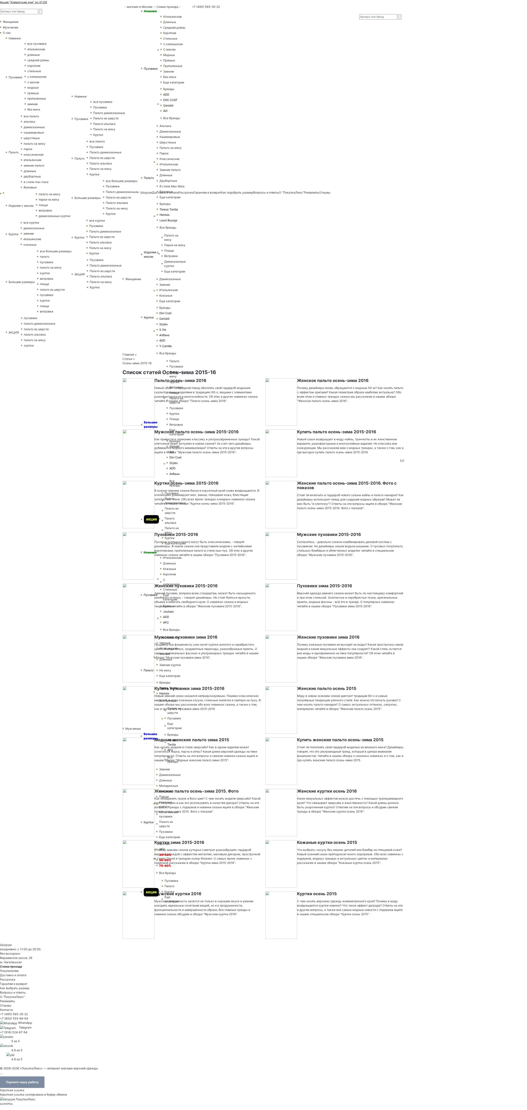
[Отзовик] (6, 1045)
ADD (166, 94)
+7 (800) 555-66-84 (14, 1018)
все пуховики (36, 43)
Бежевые (166, 191)
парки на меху (49, 199)
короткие (33, 65)
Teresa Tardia (169, 209)
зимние (32, 104)
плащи (43, 205)
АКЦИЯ (151, 519)
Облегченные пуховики (168, 814)
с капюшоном (37, 76)
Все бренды (171, 118)
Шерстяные (168, 142)
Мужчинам (133, 728)
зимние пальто (34, 165)
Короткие (169, 33)
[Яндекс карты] (6, 1036)
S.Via (162, 329)
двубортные (32, 176)
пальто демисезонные (39, 323)
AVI (165, 111)
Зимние (168, 71)
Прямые (169, 60)
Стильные (170, 38)
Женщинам (133, 279)
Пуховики (150, 68)
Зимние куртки (170, 665)
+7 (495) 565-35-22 (205, 6)
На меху (165, 670)
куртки (45, 273)
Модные (169, 55)
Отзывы (5, 1005)
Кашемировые (170, 137)
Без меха (169, 77)
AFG (166, 622)
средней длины (38, 60)
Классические (170, 159)
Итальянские (169, 164)
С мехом (169, 49)
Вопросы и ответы (13, 992)
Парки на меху (174, 245)
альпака (29, 121)
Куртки (149, 317)
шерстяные (32, 138)
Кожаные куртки (165, 804)
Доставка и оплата (13, 975)
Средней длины (174, 27)
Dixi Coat (165, 313)
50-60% (165, 860)
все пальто (31, 116)
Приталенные (172, 66)
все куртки (31, 222)
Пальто (149, 178)
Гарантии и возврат (13, 983)
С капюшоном (173, 44)
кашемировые (34, 132)
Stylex (163, 324)
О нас (7, 32)
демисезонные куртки (54, 216)
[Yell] (10, 1054)
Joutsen (168, 611)
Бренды (168, 89)
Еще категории (173, 82)
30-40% (165, 854)
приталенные (36, 98)
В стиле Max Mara (172, 186)
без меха (33, 109)
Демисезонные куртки (175, 264)
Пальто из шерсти (176, 400)
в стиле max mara (36, 182)
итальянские (36, 49)
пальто (44, 256)
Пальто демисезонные (175, 501)
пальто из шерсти (52, 289)
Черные (164, 643)
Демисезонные (170, 131)
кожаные (29, 244)
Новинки (150, 11)
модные (33, 87)
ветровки (45, 210)
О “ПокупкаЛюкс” (12, 996)
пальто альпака (35, 334)
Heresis (164, 214)
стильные (34, 71)
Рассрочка (7, 979)
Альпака (165, 126)
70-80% (165, 865)
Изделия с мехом (151, 254)
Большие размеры (150, 424)
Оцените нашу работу (22, 1082)
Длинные (169, 22)
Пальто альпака (170, 520)
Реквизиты (7, 1001)
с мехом (33, 82)
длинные (33, 54)
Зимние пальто (170, 169)
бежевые (30, 187)
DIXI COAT (170, 100)
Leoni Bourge (168, 220)
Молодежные (168, 785)
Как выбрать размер (14, 988)
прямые (33, 93)
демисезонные (34, 127)
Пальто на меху (171, 147)
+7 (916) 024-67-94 (13, 1032)
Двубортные (168, 180)
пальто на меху (34, 143)
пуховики (46, 262)
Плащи (169, 250)
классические (33, 154)
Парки (164, 153)
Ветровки (171, 256)
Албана (164, 335)
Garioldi (168, 105)
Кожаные (165, 295)
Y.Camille (165, 346)
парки (28, 149)
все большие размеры (56, 251)
